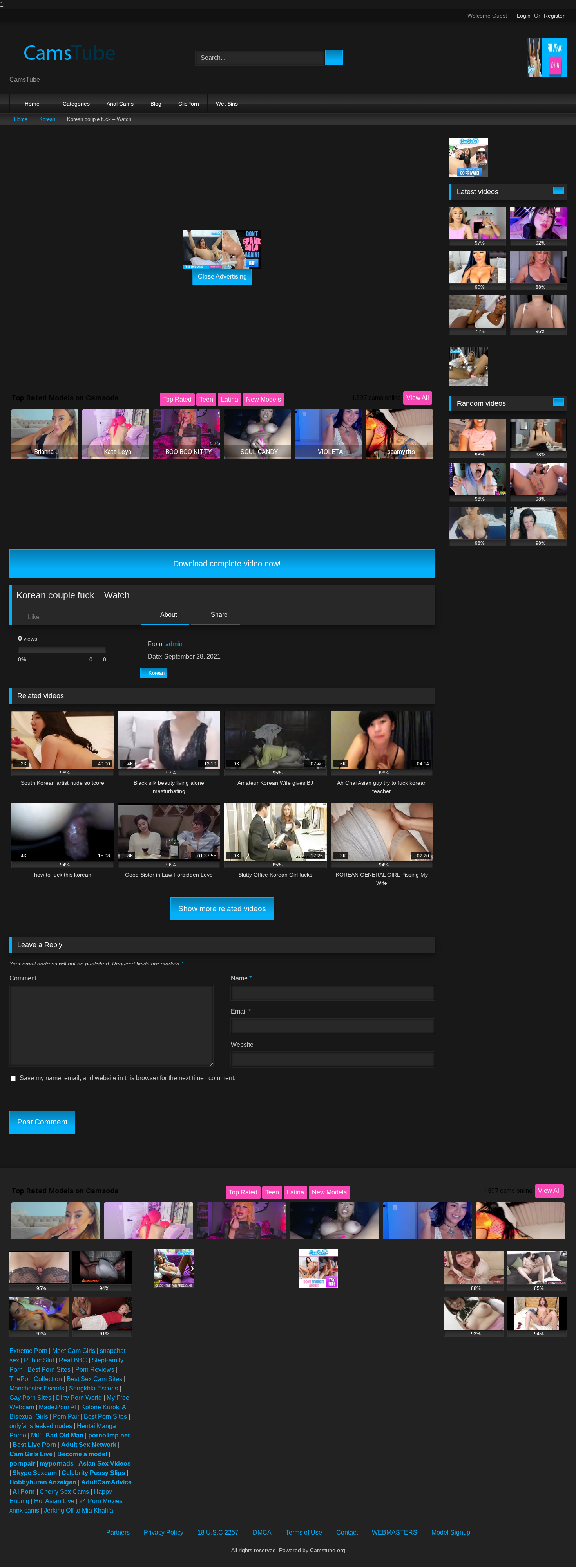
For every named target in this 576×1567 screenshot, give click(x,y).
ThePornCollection (35, 1379)
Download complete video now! (226, 563)
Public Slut (39, 1360)
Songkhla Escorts (93, 1388)
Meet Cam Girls (73, 1350)
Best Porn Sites (49, 1369)
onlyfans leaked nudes (40, 1426)
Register (554, 16)
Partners (118, 1532)
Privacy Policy (163, 1532)
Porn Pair (66, 1416)
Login (524, 16)
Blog (155, 104)
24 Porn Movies (101, 1501)
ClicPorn (188, 104)
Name (241, 978)
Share (218, 614)
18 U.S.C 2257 (218, 1532)
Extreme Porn (28, 1350)
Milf (36, 1435)
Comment (22, 978)
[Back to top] (552, 1545)
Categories (76, 104)
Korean (47, 119)
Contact (347, 1532)
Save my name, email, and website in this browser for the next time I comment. (127, 1078)
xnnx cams (24, 1510)
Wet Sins (227, 104)
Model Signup (450, 1532)
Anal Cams (120, 104)
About (168, 614)
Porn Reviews (94, 1369)
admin (174, 644)
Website (242, 1044)
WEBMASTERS (394, 1532)
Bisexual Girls (28, 1416)
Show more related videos (222, 908)
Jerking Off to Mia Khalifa (78, 1510)
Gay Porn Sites (30, 1397)
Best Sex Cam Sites (94, 1379)
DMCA (262, 1532)
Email (241, 1011)
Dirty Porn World (79, 1397)
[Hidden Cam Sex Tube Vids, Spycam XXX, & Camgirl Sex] (68, 51)
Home (32, 104)
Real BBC (73, 1360)
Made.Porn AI (57, 1407)
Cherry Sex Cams (64, 1491)
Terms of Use (304, 1532)
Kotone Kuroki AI (104, 1407)
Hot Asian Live (54, 1501)
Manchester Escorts (36, 1388)
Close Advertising (222, 276)
